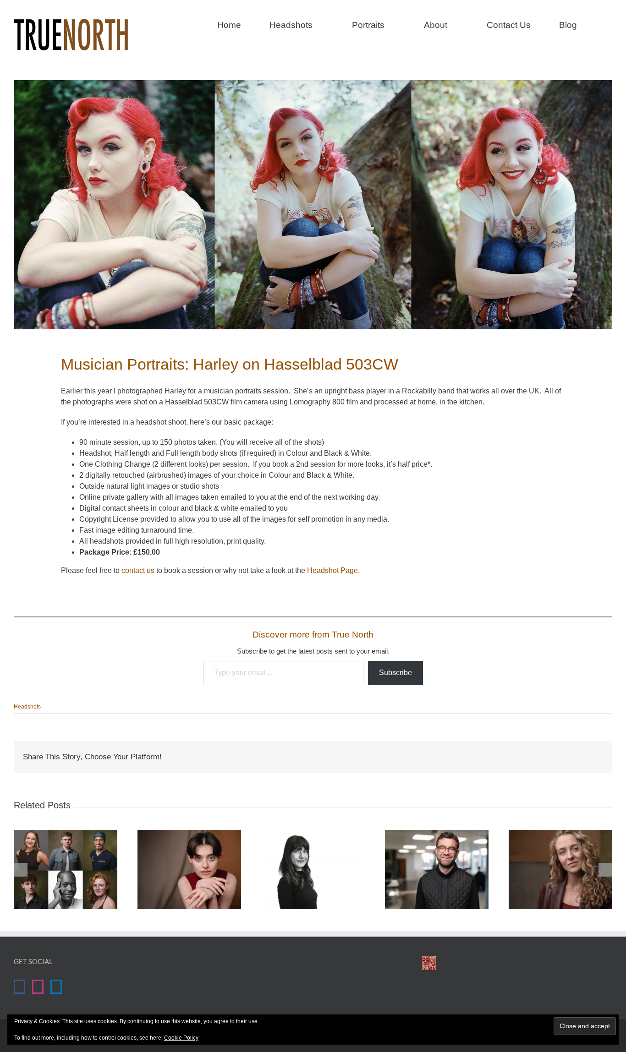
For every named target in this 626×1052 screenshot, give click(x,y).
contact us (137, 570)
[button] (608, 24)
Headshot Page (332, 570)
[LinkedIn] (56, 987)
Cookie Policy (181, 1038)
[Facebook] (19, 987)
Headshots (27, 706)
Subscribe (395, 672)
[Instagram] (38, 987)
